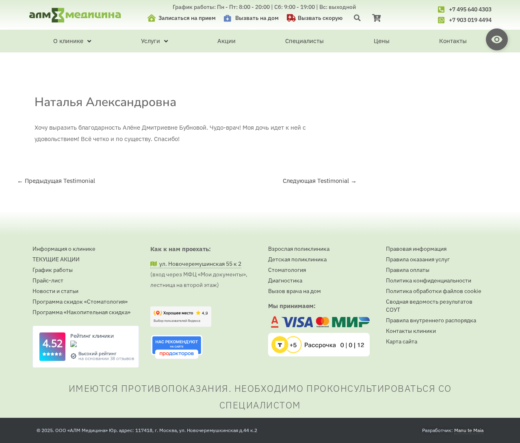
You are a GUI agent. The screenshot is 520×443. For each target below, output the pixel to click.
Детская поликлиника (297, 259)
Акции (226, 41)
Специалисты (304, 41)
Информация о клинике (63, 248)
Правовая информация (416, 248)
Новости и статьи (55, 291)
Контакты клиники (411, 330)
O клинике (68, 41)
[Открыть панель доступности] (497, 39)
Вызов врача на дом (294, 291)
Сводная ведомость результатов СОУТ (429, 305)
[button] (357, 17)
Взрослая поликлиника (298, 248)
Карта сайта (401, 341)
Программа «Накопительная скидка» (81, 312)
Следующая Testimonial (320, 181)
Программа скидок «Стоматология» (80, 301)
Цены (382, 41)
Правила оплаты (407, 270)
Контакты (453, 41)
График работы (52, 270)
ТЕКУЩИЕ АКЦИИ (56, 259)
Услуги (150, 41)
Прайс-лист (47, 280)
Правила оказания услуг (418, 259)
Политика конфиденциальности (428, 280)
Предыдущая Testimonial (56, 181)
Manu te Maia (468, 430)
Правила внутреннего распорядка (431, 320)
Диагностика (285, 280)
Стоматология (287, 270)
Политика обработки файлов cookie (433, 291)
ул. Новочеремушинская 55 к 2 (199, 263)
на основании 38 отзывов (106, 358)
